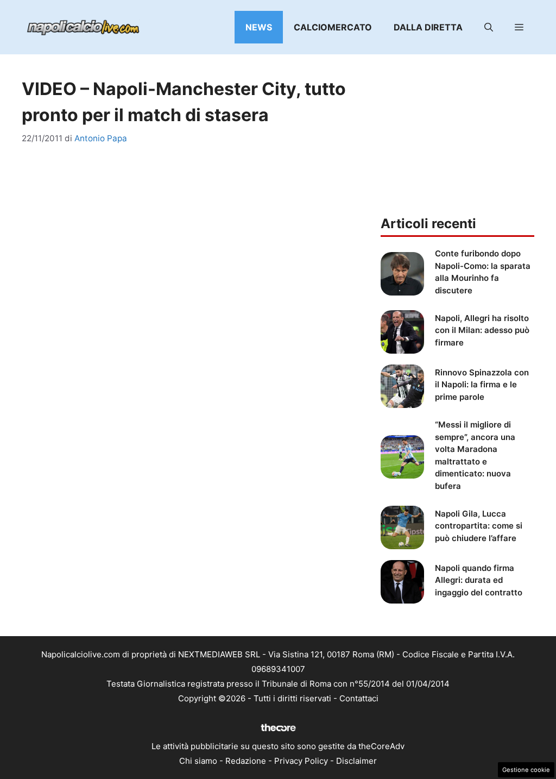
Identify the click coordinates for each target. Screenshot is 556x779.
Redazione (245, 761)
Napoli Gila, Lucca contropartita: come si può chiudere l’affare (478, 525)
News (258, 27)
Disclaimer (356, 761)
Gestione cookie (526, 770)
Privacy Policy (301, 761)
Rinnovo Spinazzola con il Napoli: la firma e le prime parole (482, 384)
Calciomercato (333, 27)
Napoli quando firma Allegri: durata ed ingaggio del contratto (478, 580)
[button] (488, 27)
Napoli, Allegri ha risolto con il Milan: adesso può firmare (482, 330)
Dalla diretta (428, 27)
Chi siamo (198, 761)
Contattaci (358, 698)
